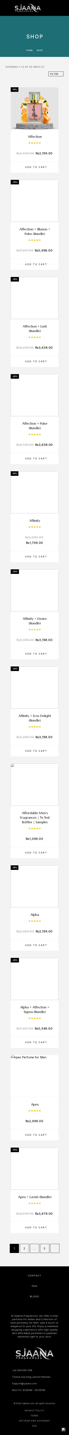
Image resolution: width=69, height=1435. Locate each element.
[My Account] (51, 7)
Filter (54, 73)
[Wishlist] (57, 7)
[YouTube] (38, 1367)
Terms (35, 1416)
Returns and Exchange (34, 1421)
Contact (34, 1275)
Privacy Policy (34, 1410)
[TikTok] (46, 1367)
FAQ (34, 1286)
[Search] (46, 7)
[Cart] (63, 7)
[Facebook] (23, 1367)
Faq (34, 1426)
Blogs (34, 1296)
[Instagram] (31, 1367)
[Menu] (7, 8)
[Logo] (28, 8)
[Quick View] (54, 118)
